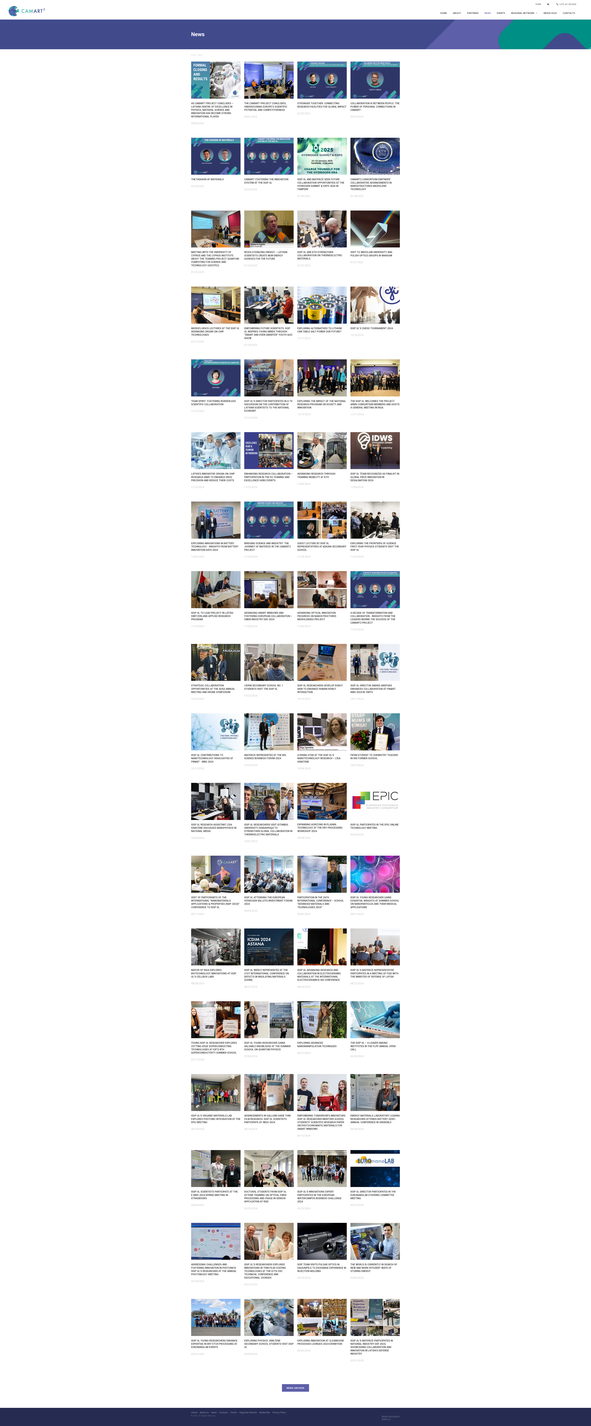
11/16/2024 (197, 626)
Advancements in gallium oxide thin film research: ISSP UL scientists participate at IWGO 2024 (267, 1119)
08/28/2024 (197, 983)
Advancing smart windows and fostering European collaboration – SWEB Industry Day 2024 (268, 616)
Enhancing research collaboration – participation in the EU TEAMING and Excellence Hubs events (268, 477)
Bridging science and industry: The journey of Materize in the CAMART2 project (267, 546)
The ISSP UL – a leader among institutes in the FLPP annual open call (373, 1046)
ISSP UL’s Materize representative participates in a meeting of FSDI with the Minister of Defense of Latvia (374, 973)
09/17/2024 (197, 914)
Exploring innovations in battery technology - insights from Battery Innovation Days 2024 (214, 546)
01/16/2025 (250, 345)
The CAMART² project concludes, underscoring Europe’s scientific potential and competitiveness (265, 106)
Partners (472, 12)
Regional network (523, 12)
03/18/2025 (197, 186)
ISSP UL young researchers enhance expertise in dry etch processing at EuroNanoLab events (214, 1344)
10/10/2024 (250, 765)
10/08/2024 (303, 768)
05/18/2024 (197, 1281)
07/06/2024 (250, 1056)
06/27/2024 (303, 1053)
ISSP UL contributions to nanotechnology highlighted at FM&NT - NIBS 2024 (212, 758)
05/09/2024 (356, 1277)
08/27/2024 (250, 986)
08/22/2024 (356, 983)
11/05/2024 (303, 626)
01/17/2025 (197, 341)
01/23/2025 (250, 265)
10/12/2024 (197, 768)
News (487, 12)
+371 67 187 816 (567, 4)
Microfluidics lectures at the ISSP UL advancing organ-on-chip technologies (215, 331)
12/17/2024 (303, 338)
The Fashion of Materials (207, 179)
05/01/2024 (356, 1360)
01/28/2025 (356, 196)
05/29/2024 (250, 1208)
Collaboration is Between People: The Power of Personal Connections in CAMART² (375, 106)
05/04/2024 (250, 1354)
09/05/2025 (197, 123)
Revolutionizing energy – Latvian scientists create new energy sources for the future (265, 255)
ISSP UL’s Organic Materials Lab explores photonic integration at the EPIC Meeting (215, 1119)
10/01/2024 (250, 841)
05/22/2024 (356, 1205)
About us (204, 1412)
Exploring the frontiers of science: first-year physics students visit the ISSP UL (374, 546)
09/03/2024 (303, 914)
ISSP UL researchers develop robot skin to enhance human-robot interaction (320, 689)
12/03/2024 (197, 556)
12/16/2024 (356, 335)
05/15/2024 (250, 1284)
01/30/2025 (303, 196)
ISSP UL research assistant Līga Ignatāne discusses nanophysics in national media (213, 828)
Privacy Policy (279, 1412)
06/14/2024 (250, 1129)
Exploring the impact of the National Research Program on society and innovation (321, 404)
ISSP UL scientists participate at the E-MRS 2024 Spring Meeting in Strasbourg (214, 1195)
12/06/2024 (303, 484)
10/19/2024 (303, 699)
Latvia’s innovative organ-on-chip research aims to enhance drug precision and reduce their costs (213, 477)
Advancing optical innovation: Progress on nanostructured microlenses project (316, 616)
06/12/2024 (303, 1135)
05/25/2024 (303, 1208)
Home (538, 4)
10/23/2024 (197, 699)
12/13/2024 (197, 411)
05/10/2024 (303, 1277)
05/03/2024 (303, 1350)
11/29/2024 (303, 556)
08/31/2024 (356, 914)
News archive (295, 1387)
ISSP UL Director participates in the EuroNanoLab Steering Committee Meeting (373, 1195)
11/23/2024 (356, 556)
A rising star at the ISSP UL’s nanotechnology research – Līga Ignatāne (318, 758)
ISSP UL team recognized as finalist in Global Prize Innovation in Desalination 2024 (374, 477)
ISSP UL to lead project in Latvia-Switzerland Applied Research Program (212, 616)
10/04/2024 (197, 838)
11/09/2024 (250, 626)
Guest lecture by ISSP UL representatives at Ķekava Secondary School (321, 546)
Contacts (569, 12)
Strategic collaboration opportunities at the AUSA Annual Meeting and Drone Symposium (213, 689)
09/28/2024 (303, 838)
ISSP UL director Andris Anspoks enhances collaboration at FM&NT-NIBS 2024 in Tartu (373, 689)
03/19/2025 (356, 116)
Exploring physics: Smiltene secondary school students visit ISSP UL (269, 1344)
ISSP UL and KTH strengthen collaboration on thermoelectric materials (319, 255)
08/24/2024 (303, 986)
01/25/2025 (197, 272)
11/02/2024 (356, 629)
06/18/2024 (197, 1129)
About (457, 12)
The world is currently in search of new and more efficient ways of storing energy (373, 1268)
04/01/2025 (250, 116)
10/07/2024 (356, 765)
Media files (550, 12)
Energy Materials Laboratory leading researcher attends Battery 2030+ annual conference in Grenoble (375, 1119)
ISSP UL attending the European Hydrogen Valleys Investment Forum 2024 (268, 901)
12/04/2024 (356, 487)
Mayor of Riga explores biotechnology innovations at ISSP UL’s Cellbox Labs (213, 973)
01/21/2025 (356, 262)
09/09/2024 (250, 910)
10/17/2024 (356, 699)
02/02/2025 (250, 189)
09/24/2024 (356, 834)
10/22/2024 (250, 695)
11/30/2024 (250, 556)
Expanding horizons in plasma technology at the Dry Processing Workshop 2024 (319, 828)
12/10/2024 (197, 487)
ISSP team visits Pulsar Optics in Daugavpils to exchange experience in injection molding (321, 1268)
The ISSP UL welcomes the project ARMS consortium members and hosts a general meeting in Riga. (375, 404)
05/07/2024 (197, 1354)
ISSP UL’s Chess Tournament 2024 (371, 328)
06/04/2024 (197, 1205)
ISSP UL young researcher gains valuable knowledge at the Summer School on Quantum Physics (267, 1046)
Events (501, 12)
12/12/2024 (303, 414)
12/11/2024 (356, 414)
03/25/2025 (303, 113)
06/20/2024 (356, 1056)
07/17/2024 (197, 1059)
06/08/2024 (356, 1129)
